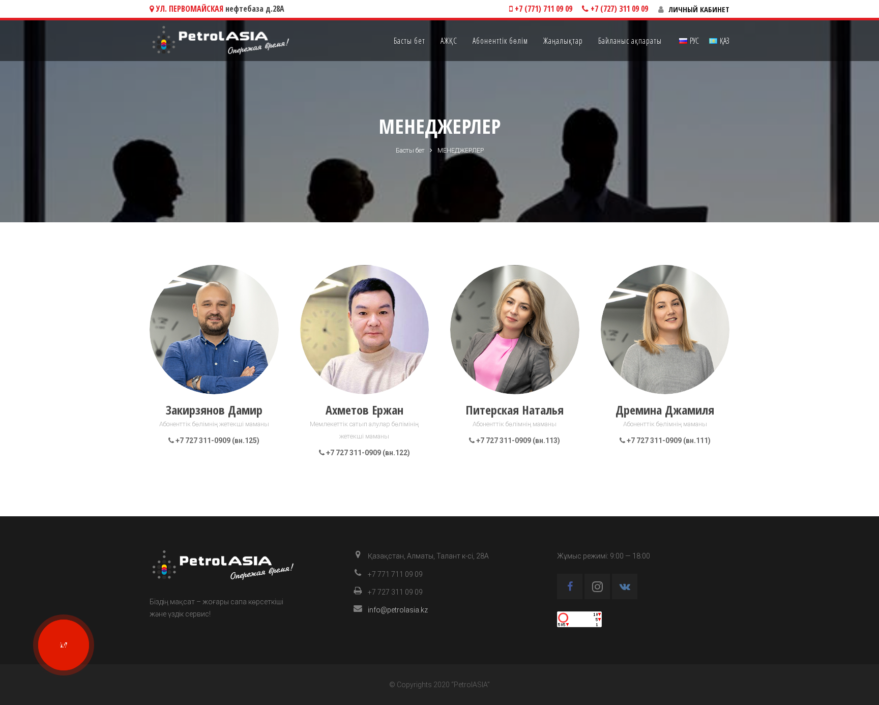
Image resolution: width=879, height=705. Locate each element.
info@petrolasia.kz (398, 610)
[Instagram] (597, 586)
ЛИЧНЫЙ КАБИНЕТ (698, 9)
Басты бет (410, 150)
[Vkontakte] (624, 586)
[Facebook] (569, 586)
